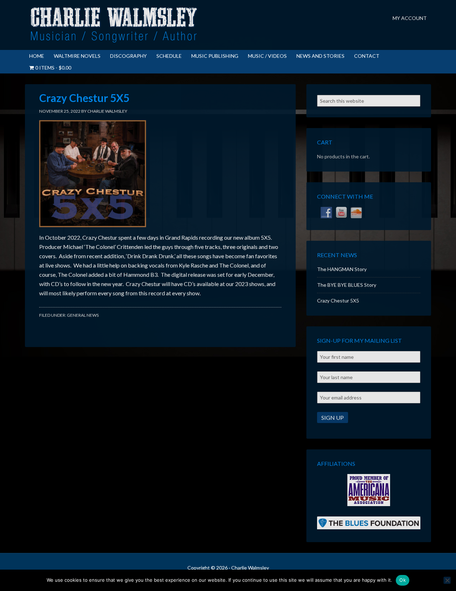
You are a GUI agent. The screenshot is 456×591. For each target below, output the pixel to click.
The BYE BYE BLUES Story (346, 285)
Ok (402, 580)
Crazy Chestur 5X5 (338, 300)
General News (83, 315)
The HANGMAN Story (342, 269)
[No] (447, 580)
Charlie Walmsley (114, 25)
